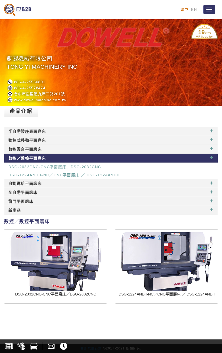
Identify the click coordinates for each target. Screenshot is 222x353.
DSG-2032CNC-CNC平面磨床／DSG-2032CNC (54, 167)
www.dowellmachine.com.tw (39, 100)
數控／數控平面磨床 (27, 158)
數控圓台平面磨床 (25, 149)
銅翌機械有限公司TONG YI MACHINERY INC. (43, 62)
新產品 (14, 210)
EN (194, 10)
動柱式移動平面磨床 (27, 140)
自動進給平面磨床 (25, 183)
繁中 (184, 10)
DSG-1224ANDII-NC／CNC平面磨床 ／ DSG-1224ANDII (64, 175)
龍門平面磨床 (20, 201)
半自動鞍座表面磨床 (27, 131)
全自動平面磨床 (23, 192)
